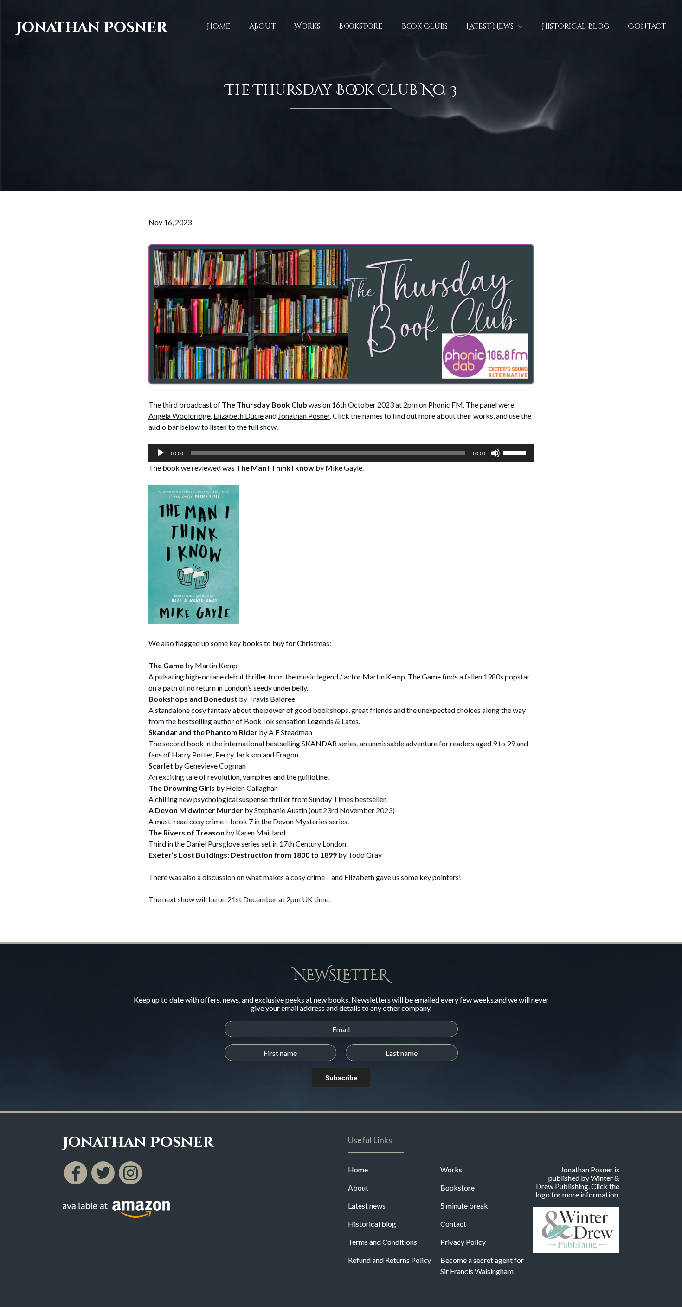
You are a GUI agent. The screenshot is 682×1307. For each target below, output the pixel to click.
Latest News (490, 26)
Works (307, 26)
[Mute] (495, 453)
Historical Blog (575, 26)
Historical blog (372, 1223)
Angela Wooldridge (179, 415)
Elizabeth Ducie (238, 415)
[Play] (160, 453)
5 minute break (464, 1205)
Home (218, 26)
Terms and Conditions (382, 1241)
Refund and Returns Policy (389, 1259)
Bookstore (361, 26)
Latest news (367, 1205)
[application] (341, 453)
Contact (647, 26)
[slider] (516, 452)
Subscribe (341, 1077)
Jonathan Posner (91, 28)
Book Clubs (424, 26)
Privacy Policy (463, 1241)
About (262, 26)
